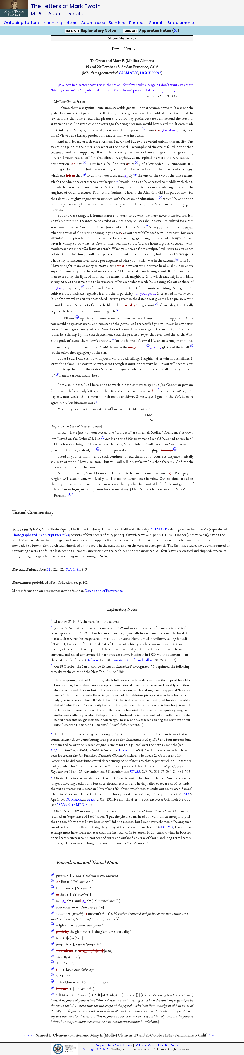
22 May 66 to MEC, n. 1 (74, 804)
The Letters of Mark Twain (66, 6)
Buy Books (171, 1045)
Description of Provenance (104, 590)
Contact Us (155, 1045)
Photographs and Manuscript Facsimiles (40, 534)
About (55, 13)
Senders (117, 22)
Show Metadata (122, 38)
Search (156, 22)
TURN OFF (72, 30)
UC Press (140, 1045)
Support (101, 1045)
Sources (137, 22)
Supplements (181, 22)
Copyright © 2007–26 (96, 1049)
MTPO (37, 13)
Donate (75, 13)
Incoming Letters (60, 22)
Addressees (93, 22)
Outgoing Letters (21, 22)
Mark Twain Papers (120, 1045)
